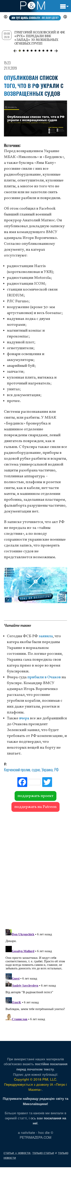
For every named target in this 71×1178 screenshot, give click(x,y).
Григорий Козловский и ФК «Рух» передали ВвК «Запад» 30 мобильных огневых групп (39, 38)
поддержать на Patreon (35, 807)
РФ (56, 769)
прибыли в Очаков (44, 677)
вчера (24, 718)
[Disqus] (35, 868)
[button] (15, 51)
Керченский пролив (17, 769)
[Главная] (32, 5)
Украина (47, 769)
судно (36, 769)
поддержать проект (35, 796)
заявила (46, 636)
